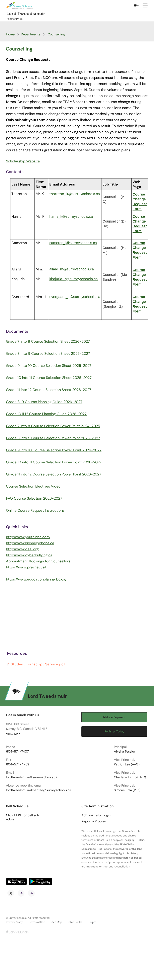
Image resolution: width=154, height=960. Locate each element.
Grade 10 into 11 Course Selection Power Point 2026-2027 (54, 462)
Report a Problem (94, 821)
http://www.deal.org (22, 549)
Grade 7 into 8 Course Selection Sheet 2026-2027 (48, 341)
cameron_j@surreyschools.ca (73, 243)
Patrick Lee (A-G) (127, 764)
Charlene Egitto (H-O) (130, 777)
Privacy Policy (14, 922)
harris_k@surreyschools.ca (71, 216)
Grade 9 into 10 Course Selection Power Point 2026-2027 (53, 450)
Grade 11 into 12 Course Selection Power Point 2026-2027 (53, 474)
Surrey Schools (18, 918)
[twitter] (10, 893)
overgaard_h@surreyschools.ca (74, 297)
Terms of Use (37, 922)
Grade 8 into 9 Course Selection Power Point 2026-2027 (53, 438)
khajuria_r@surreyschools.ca (73, 278)
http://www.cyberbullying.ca (29, 555)
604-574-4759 (17, 764)
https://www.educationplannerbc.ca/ (36, 579)
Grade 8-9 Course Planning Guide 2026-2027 (44, 401)
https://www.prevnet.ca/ (26, 567)
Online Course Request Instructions (35, 510)
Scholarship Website (23, 161)
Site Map (57, 922)
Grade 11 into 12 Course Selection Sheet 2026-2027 (48, 389)
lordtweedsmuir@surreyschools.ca (31, 777)
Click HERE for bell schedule (22, 817)
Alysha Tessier (124, 752)
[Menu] (145, 5)
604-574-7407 (17, 752)
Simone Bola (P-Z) (127, 790)
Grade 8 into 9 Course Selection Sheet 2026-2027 (48, 353)
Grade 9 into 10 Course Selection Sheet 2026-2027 (48, 365)
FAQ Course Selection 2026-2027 (34, 498)
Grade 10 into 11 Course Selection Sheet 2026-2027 (49, 377)
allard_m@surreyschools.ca (71, 269)
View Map (13, 734)
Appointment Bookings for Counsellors (38, 561)
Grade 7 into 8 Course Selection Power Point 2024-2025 (53, 426)
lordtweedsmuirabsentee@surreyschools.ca (38, 790)
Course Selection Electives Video (33, 486)
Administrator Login (95, 815)
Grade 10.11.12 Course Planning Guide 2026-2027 (46, 413)
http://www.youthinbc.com (28, 537)
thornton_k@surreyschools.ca (74, 193)
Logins (92, 922)
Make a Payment (114, 717)
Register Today (114, 731)
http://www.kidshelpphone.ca (30, 543)
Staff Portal (75, 922)
